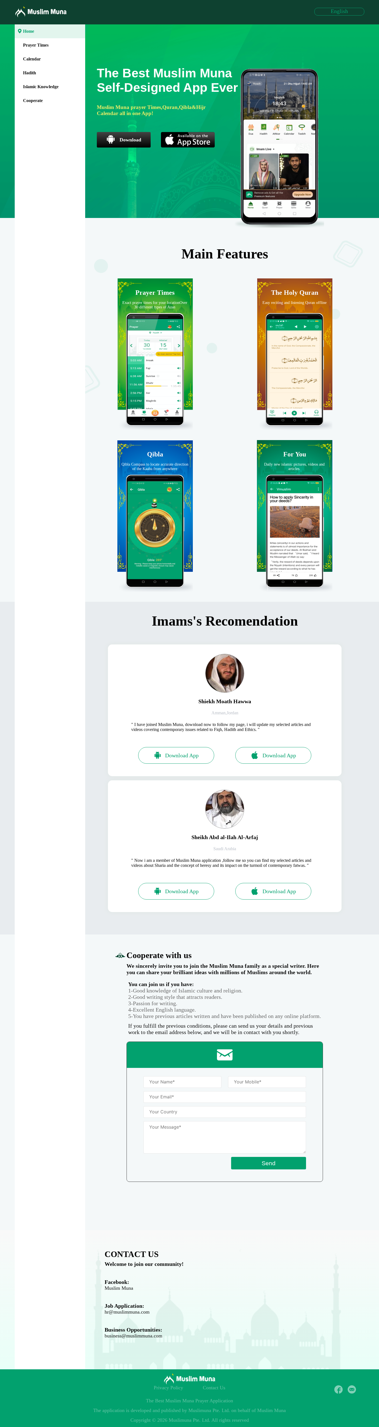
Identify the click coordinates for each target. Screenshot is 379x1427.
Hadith (29, 72)
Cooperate (33, 100)
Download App (182, 755)
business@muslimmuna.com (133, 1336)
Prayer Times (36, 45)
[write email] (352, 1389)
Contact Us (214, 1387)
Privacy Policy (168, 1387)
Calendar (32, 59)
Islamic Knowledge (41, 86)
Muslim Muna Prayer (186, 1400)
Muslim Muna (119, 1288)
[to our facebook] (338, 1389)
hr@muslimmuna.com (127, 1312)
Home (28, 31)
